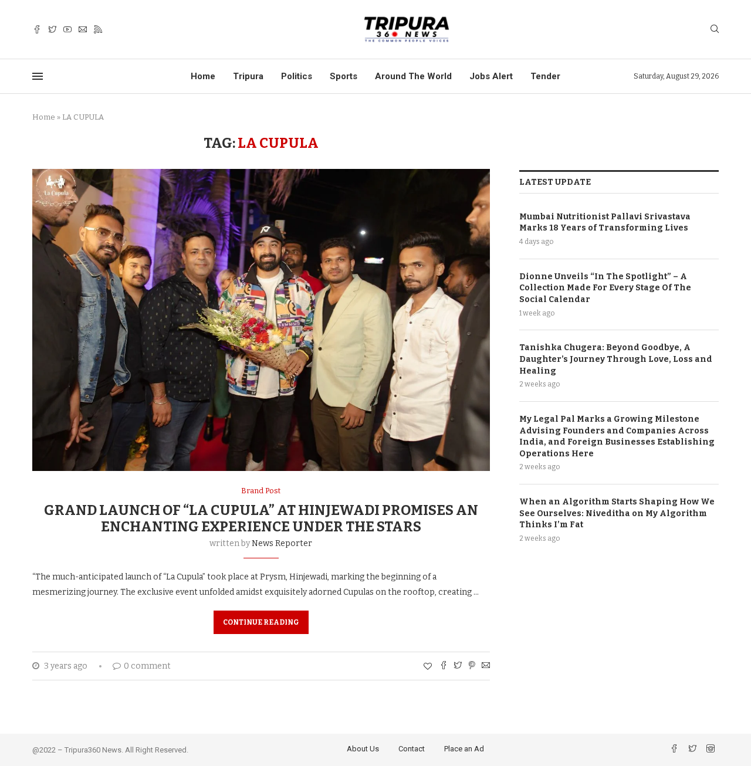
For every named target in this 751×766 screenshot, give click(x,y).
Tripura (248, 76)
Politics (296, 76)
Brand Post (260, 490)
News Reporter (282, 543)
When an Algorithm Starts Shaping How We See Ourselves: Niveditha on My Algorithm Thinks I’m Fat (617, 513)
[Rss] (98, 30)
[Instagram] (710, 750)
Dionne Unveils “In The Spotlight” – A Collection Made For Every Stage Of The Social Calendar (605, 288)
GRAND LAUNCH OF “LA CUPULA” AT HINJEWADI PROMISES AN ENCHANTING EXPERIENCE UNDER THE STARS (261, 518)
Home (203, 76)
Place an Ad (464, 748)
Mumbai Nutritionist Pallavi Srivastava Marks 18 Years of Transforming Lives (605, 222)
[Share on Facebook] (443, 666)
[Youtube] (67, 30)
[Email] (82, 30)
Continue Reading (261, 622)
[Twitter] (52, 30)
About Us (363, 748)
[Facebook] (37, 30)
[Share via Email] (486, 666)
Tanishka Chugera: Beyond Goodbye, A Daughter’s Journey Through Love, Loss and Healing (615, 359)
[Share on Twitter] (458, 666)
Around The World (413, 76)
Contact (411, 748)
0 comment (147, 666)
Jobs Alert (491, 76)
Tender (545, 76)
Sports (343, 76)
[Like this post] (428, 667)
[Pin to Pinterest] (472, 666)
